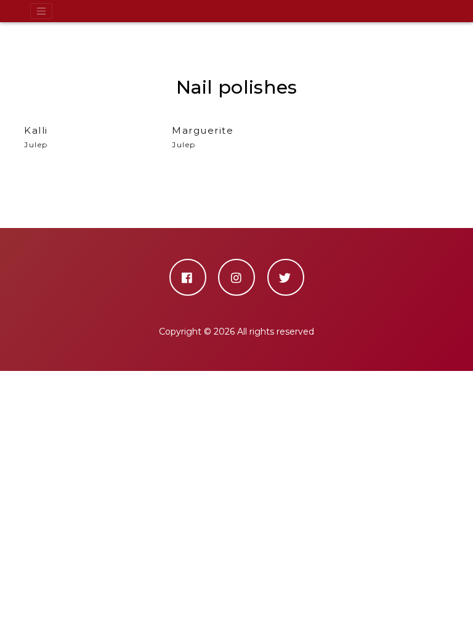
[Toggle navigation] (41, 11)
